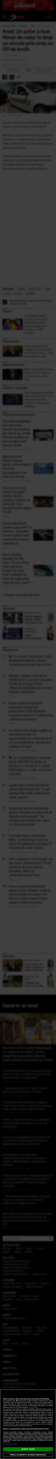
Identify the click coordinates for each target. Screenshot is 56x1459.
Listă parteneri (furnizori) (10, 1444)
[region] (28, 1424)
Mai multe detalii (33, 1407)
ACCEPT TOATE (28, 1449)
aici (18, 1419)
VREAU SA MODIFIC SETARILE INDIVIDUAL (28, 1455)
